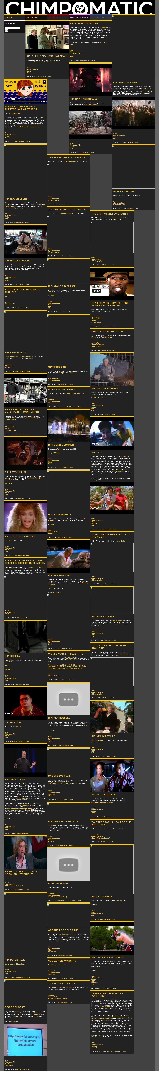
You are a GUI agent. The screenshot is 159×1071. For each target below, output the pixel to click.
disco (60, 449)
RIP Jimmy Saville (98, 740)
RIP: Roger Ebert (16, 198)
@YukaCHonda (10, 419)
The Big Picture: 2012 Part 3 (66, 157)
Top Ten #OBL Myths (61, 983)
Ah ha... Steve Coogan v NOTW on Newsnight (21, 872)
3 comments (61, 900)
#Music (7, 367)
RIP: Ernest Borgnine (105, 388)
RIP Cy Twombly (101, 896)
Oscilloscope (118, 471)
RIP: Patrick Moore (17, 260)
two (121, 654)
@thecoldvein (13, 1021)
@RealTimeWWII (69, 658)
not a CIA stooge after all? (62, 987)
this (44, 790)
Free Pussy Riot (15, 352)
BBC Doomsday (15, 1007)
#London (8, 138)
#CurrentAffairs (119, 135)
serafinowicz (107, 337)
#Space (7, 280)
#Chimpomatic (53, 379)
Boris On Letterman (62, 389)
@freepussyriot (12, 356)
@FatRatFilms (14, 113)
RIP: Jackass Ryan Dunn (107, 957)
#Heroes (94, 522)
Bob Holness (117, 621)
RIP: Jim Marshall (60, 514)
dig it (7, 296)
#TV (49, 308)
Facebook (103, 17)
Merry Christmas (124, 191)
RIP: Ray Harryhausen (84, 98)
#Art (93, 912)
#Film (115, 137)
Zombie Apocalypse (55, 965)
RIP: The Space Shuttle (63, 821)
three (126, 654)
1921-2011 (8, 662)
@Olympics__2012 (66, 373)
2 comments (105, 1051)
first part (115, 218)
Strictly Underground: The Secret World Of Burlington (25, 561)
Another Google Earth (64, 930)
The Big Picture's (69, 161)
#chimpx (8, 133)
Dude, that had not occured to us (46, 62)
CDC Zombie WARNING (62, 961)
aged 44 (18, 726)
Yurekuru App (105, 1006)
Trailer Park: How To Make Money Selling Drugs (109, 304)
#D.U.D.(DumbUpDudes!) (100, 838)
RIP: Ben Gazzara (59, 575)
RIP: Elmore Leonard (84, 23)
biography (26, 805)
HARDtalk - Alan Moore (107, 331)
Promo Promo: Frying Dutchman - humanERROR (22, 410)
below (20, 1018)
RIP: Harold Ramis (125, 82)
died (20, 265)
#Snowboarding (119, 204)
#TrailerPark (96, 322)
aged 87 (105, 27)
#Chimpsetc (9, 677)
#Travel (94, 1048)
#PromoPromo (10, 430)
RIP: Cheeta (12, 656)
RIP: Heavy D (13, 722)
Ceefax (50, 292)
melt (112, 829)
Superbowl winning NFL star (102, 802)
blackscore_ (26, 356)
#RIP (115, 138)
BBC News (9, 483)
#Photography (53, 200)
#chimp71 (95, 317)
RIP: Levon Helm (15, 472)
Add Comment (128, 142)
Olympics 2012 (57, 367)
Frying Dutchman (30, 418)
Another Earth (67, 934)
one (117, 654)
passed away (147, 90)
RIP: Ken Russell (59, 718)
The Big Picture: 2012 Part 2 (66, 209)
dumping (18, 1011)
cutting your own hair (75, 393)
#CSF (115, 133)
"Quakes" (95, 1037)
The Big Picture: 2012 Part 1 (109, 214)
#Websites (52, 951)
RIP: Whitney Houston (20, 536)
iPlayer (94, 337)
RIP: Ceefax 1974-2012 (62, 286)
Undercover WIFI (59, 776)
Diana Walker (22, 800)
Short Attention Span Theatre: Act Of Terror (21, 107)
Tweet (136, 142)
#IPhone (8, 828)
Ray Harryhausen (92, 104)
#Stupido (51, 403)
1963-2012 (8, 540)
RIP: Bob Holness (102, 616)
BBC (52, 295)
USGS (103, 1035)
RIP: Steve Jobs (15, 779)
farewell (54, 825)
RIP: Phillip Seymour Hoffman (46, 56)
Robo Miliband (58, 883)
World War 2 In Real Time (65, 654)
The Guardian (99, 398)
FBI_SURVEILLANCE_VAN (58, 783)
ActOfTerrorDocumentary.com (29, 127)
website (122, 541)
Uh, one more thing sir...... (15, 964)
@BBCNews (55, 453)
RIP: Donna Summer (61, 445)
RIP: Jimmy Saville (103, 736)
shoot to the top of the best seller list (20, 808)
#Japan (94, 1046)
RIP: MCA (96, 452)
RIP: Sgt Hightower (104, 794)
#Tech (50, 306)
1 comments (62, 406)
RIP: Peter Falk (15, 960)
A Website (36, 1014)
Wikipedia (8, 669)
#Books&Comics (76, 52)
